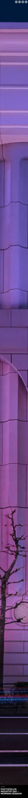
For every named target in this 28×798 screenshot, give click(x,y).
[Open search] (19, 2)
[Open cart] (16, 2)
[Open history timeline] (22, 2)
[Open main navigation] (26, 2)
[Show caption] (1, 783)
